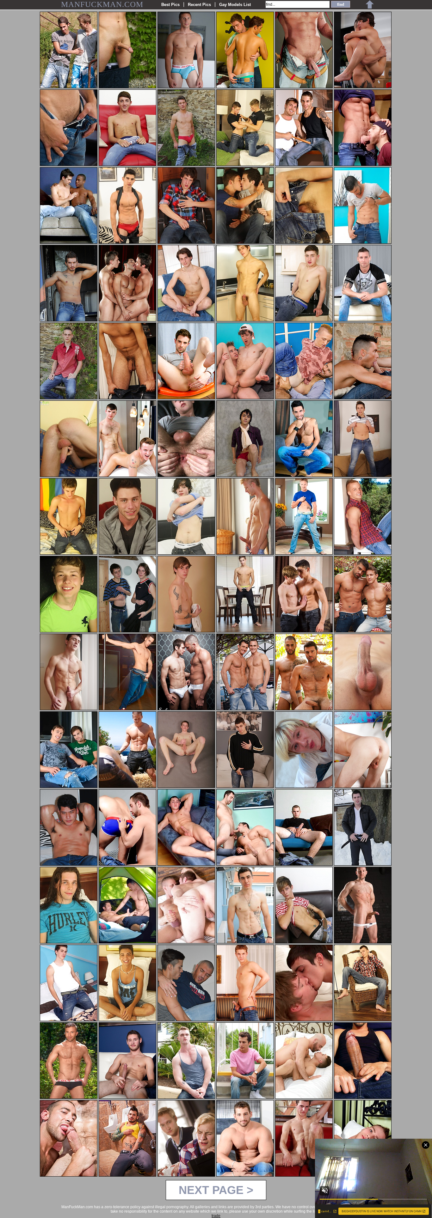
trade (216, 1216)
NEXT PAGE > (216, 1190)
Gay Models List (235, 4)
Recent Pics (199, 4)
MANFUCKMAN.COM (102, 4)
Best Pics (170, 4)
